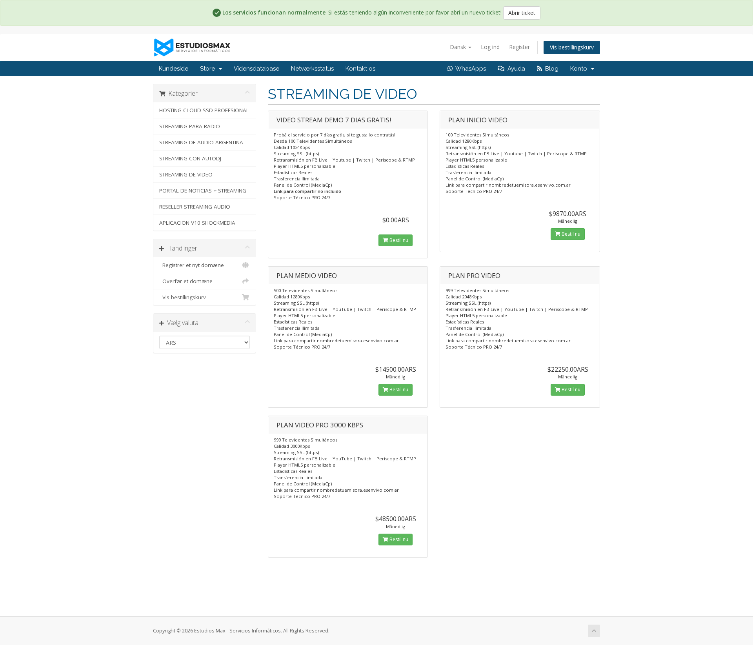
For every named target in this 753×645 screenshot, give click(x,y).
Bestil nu (398, 240)
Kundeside (173, 68)
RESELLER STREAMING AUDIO (194, 206)
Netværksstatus (312, 68)
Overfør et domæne (186, 281)
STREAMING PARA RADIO (189, 126)
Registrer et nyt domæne (191, 265)
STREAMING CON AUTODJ (190, 158)
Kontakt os (360, 68)
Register (519, 47)
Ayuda (514, 68)
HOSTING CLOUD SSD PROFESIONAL (204, 110)
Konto (580, 68)
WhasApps (469, 68)
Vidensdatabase (256, 68)
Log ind (490, 47)
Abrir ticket (521, 12)
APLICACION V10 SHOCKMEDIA (197, 222)
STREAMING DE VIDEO (186, 174)
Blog (550, 68)
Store (209, 68)
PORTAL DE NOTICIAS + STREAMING (202, 190)
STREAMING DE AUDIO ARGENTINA (201, 142)
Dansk (458, 47)
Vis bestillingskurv (572, 47)
